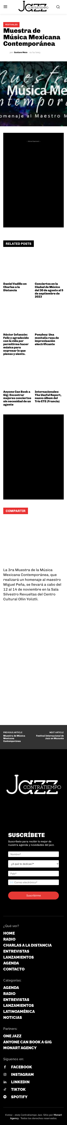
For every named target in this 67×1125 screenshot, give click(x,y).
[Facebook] (18, 523)
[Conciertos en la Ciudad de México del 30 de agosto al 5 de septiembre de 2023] (49, 266)
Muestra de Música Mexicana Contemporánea (14, 738)
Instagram (22, 1074)
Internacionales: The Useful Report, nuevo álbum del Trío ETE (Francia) (48, 396)
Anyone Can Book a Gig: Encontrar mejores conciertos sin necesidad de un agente (17, 398)
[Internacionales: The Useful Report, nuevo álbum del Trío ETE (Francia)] (49, 374)
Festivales (11, 24)
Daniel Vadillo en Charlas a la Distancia (15, 287)
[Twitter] (28, 523)
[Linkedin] (5, 1082)
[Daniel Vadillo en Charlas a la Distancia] (17, 266)
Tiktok (18, 1089)
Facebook (21, 1067)
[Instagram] (5, 1075)
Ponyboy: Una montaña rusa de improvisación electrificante (47, 339)
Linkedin (20, 1082)
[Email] (37, 523)
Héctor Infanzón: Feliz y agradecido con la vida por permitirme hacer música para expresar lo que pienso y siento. (16, 344)
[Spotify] (5, 1097)
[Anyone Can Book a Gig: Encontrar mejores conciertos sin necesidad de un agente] (17, 374)
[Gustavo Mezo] (6, 52)
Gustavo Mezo (20, 52)
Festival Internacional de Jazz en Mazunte (50, 737)
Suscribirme (33, 895)
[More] (47, 523)
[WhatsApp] (8, 523)
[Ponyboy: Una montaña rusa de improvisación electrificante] (49, 316)
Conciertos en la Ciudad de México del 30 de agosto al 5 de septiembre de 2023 (49, 290)
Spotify (19, 1096)
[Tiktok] (5, 1090)
